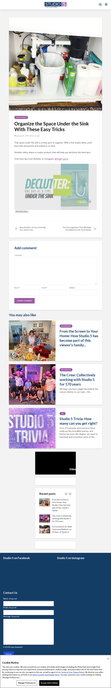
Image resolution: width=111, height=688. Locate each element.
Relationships (66, 326)
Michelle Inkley (22, 211)
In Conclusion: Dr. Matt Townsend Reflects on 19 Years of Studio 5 (62, 529)
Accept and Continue (49, 683)
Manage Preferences (26, 683)
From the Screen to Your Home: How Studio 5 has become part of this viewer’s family (61, 505)
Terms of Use (66, 672)
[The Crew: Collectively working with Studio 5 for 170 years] (32, 384)
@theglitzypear (61, 159)
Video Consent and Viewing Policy (46, 675)
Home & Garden (21, 117)
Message (11, 616)
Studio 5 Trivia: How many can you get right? (78, 421)
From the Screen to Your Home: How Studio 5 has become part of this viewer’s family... (79, 338)
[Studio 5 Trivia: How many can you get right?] (32, 428)
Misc (62, 413)
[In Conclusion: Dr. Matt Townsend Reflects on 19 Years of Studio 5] (44, 529)
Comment (18, 255)
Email (44, 288)
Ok (108, 658)
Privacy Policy (78, 672)
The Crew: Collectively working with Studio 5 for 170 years (77, 379)
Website (72, 288)
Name (17, 288)
